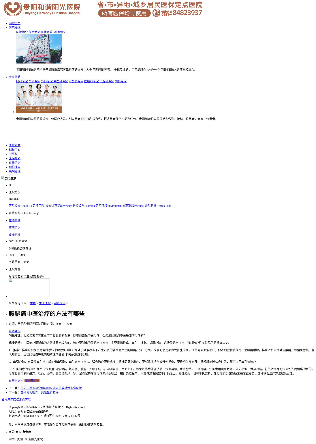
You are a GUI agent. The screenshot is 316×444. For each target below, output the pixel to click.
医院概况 (14, 27)
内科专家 (121, 81)
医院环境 (47, 32)
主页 (33, 303)
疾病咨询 (14, 227)
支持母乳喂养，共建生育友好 (39, 392)
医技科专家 (91, 81)
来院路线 (59, 32)
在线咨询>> (16, 380)
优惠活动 (34, 32)
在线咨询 (14, 162)
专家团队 (14, 76)
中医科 (13, 153)
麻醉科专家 (76, 81)
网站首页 (14, 23)
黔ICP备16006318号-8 (22, 420)
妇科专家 (22, 81)
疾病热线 (14, 235)
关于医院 (45, 303)
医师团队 (42, 205)
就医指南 (134, 205)
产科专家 (34, 81)
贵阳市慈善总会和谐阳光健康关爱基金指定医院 (51, 388)
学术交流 (59, 303)
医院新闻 (14, 145)
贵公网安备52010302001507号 (57, 420)
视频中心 (14, 149)
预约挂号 (14, 167)
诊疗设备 (84, 205)
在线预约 (14, 220)
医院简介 (22, 32)
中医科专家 (60, 81)
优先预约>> (32, 380)
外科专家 (47, 81)
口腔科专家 (106, 81)
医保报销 (14, 158)
